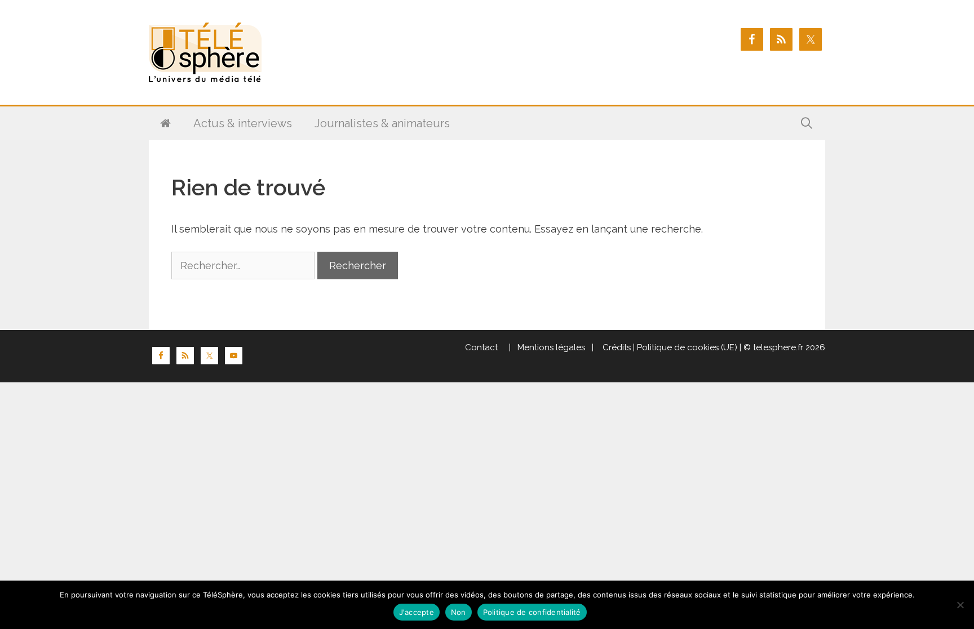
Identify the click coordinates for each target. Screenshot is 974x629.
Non (458, 612)
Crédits (615, 347)
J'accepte (416, 612)
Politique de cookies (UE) (687, 347)
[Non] (960, 604)
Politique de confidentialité (532, 612)
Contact (481, 347)
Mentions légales (551, 347)
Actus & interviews (242, 123)
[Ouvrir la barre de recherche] (806, 123)
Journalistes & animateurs (382, 123)
